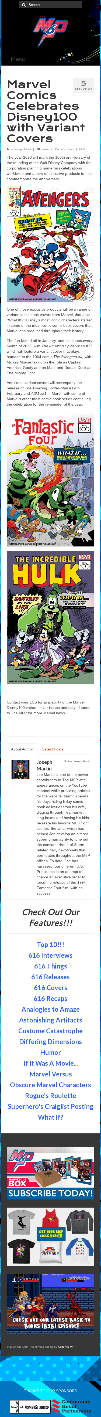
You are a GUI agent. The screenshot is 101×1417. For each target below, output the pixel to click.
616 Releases (50, 977)
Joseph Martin (23, 149)
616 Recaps (50, 998)
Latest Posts (52, 749)
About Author (22, 749)
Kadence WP (66, 1346)
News (70, 149)
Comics (60, 149)
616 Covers (50, 987)
